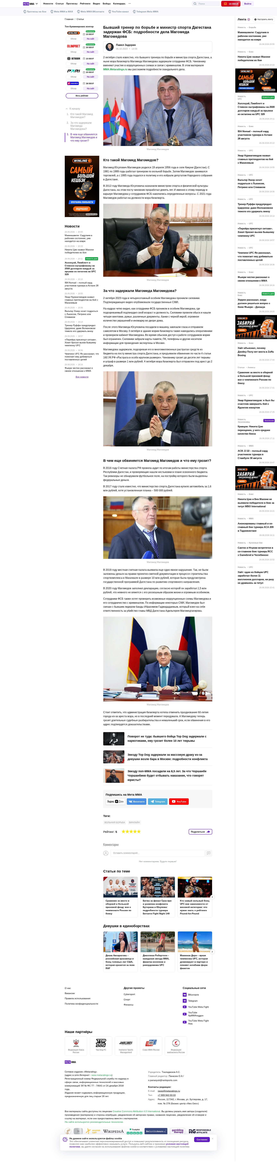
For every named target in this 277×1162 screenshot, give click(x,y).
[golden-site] (92, 1131)
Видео (96, 3)
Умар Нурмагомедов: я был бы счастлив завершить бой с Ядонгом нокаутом (256, 404)
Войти (247, 3)
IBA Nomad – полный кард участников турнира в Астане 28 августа (255, 135)
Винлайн (134, 822)
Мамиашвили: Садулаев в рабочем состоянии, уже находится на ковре (253, 36)
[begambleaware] (156, 1131)
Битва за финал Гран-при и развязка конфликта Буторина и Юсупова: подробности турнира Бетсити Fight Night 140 (157, 907)
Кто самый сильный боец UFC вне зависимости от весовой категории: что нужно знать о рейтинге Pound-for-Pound (194, 907)
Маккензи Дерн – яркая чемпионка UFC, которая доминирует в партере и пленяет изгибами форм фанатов (194, 962)
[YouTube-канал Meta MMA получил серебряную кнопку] (78, 1131)
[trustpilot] (134, 1131)
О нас (68, 988)
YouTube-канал (120, 11)
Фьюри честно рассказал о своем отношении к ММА (253, 279)
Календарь (119, 3)
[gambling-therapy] (177, 1131)
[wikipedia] (113, 1131)
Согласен (202, 1139)
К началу (75, 104)
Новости (48, 3)
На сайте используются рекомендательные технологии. (94, 1122)
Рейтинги (85, 3)
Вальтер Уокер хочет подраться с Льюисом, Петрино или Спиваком (251, 183)
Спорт (127, 999)
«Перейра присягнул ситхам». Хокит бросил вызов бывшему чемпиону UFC (256, 232)
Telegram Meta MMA (147, 11)
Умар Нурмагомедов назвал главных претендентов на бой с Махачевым (255, 159)
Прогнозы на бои (36, 11)
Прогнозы (71, 3)
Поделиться (198, 831)
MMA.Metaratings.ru (115, 69)
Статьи (60, 3)
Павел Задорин (126, 45)
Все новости (82, 360)
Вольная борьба (115, 822)
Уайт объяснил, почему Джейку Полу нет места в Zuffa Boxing (256, 352)
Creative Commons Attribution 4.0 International (136, 1111)
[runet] (68, 1131)
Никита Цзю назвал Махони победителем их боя (254, 58)
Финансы (128, 1004)
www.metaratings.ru (102, 1075)
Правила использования (77, 998)
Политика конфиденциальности (81, 1003)
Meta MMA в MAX (63, 11)
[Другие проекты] (30, 3)
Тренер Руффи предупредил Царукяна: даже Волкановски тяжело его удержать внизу (255, 208)
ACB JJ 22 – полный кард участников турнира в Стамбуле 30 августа (253, 454)
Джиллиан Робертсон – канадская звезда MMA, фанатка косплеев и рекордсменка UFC (156, 960)
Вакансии (70, 993)
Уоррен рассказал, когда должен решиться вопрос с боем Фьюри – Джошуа (254, 303)
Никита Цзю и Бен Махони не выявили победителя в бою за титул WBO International (256, 503)
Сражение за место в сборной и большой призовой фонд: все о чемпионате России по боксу (118, 907)
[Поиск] (195, 3)
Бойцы (107, 3)
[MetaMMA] (73, 1062)
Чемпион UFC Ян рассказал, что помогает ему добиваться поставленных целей (255, 256)
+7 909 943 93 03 (167, 1095)
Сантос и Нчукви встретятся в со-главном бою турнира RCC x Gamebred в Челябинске (255, 551)
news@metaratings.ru (169, 1091)
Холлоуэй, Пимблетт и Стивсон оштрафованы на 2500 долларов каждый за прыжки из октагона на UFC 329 (256, 109)
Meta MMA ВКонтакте (92, 11)
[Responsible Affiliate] (200, 1131)
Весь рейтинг (82, 96)
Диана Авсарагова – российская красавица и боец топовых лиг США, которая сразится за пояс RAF (120, 962)
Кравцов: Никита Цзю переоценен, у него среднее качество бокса (254, 430)
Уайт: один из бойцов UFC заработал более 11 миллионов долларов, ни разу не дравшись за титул (256, 577)
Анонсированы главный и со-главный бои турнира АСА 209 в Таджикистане (255, 527)
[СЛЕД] (212, 897)
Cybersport (129, 994)
